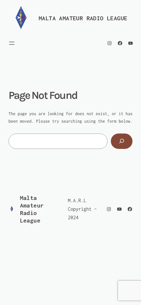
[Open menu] (12, 43)
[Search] (122, 141)
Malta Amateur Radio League (83, 18)
